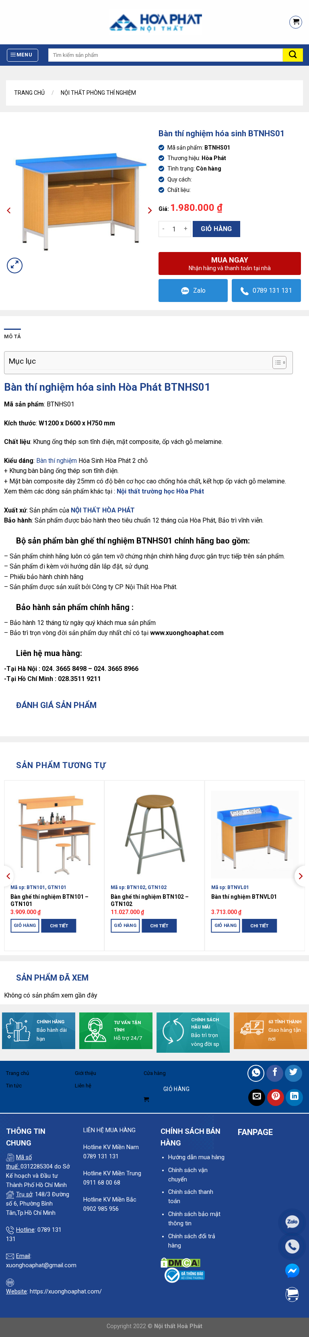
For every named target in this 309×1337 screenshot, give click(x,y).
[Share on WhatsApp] (256, 1073)
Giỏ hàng (216, 229)
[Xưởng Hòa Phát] (141, 22)
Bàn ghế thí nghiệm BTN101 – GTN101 (49, 900)
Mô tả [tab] (12, 336)
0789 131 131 (272, 290)
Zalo (199, 290)
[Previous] (9, 876)
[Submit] (293, 55)
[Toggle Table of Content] (275, 362)
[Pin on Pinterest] (275, 1097)
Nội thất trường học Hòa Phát (160, 491)
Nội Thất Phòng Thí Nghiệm (98, 93)
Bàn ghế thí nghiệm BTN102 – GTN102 (150, 900)
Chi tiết (59, 926)
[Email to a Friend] (257, 1097)
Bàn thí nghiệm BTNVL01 (244, 896)
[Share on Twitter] (293, 1073)
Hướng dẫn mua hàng (196, 1157)
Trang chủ (29, 93)
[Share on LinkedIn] (294, 1097)
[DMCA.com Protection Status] (180, 1262)
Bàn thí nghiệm (56, 460)
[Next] (300, 876)
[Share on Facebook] (275, 1073)
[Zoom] (15, 265)
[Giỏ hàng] (295, 22)
